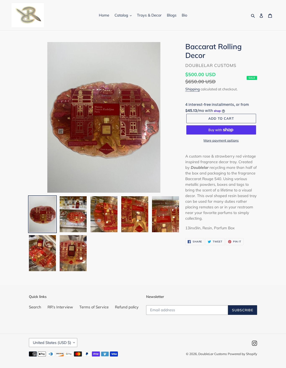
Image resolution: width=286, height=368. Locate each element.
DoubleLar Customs (212, 354)
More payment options (221, 140)
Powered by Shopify (242, 354)
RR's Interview (60, 307)
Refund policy (127, 307)
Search (35, 307)
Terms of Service (94, 307)
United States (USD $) (52, 342)
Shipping (192, 89)
